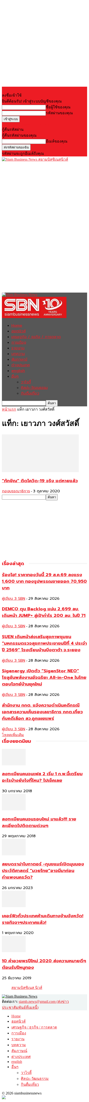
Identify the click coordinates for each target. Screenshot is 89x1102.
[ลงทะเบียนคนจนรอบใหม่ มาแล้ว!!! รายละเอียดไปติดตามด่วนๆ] (14, 809)
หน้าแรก (9, 409)
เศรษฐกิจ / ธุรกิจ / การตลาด (36, 337)
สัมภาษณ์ (19, 359)
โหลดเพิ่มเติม (13, 735)
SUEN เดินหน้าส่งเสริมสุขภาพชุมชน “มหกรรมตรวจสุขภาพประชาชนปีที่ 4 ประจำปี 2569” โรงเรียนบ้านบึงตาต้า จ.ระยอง (44, 643)
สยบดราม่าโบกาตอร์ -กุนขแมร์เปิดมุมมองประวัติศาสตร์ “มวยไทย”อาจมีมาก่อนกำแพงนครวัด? (43, 871)
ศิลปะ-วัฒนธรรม (34, 388)
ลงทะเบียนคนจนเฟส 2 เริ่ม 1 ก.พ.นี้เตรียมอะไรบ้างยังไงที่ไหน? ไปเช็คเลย (42, 777)
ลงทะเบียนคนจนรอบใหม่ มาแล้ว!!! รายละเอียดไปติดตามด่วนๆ (39, 822)
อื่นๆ (15, 376)
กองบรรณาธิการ (16, 491)
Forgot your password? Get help (26, 124)
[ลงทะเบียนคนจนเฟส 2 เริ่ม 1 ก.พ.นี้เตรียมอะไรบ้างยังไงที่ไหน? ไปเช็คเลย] (14, 764)
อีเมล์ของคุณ (56, 141)
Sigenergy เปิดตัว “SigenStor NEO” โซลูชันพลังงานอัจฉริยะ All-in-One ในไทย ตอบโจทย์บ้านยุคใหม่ (44, 677)
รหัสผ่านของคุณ (59, 113)
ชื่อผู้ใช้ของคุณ (58, 107)
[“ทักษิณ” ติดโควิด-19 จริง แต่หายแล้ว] (40, 471)
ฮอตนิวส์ (18, 331)
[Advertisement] (37, 191)
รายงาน (17, 348)
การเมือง (18, 342)
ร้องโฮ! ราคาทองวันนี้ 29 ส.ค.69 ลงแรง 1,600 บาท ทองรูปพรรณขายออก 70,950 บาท (44, 581)
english (18, 371)
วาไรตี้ (26, 382)
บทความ (18, 354)
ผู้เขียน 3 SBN (13, 598)
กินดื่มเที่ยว (30, 393)
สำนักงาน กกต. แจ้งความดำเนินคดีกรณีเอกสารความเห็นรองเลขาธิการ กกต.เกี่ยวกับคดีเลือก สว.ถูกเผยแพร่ (42, 712)
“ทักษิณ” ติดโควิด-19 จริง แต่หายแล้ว (40, 481)
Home (16, 325)
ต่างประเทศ (20, 365)
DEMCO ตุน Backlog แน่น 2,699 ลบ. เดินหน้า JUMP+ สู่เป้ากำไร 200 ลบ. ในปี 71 (43, 612)
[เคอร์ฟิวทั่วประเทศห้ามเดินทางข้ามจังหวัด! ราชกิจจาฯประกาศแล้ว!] (14, 906)
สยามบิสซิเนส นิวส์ (26, 988)
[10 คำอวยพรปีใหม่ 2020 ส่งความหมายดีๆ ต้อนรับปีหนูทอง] (14, 951)
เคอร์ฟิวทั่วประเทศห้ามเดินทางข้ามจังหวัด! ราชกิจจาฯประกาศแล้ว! (42, 919)
